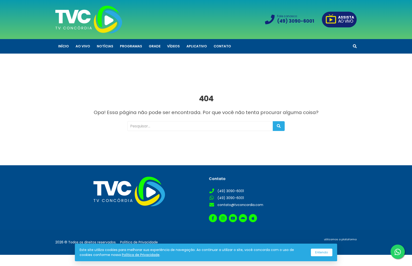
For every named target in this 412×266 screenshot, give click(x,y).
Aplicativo (196, 46)
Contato (222, 46)
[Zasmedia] (345, 245)
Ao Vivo (83, 46)
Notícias (105, 46)
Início (63, 46)
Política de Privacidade (141, 254)
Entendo (321, 252)
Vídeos (173, 46)
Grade (154, 46)
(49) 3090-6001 (230, 191)
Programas (131, 46)
